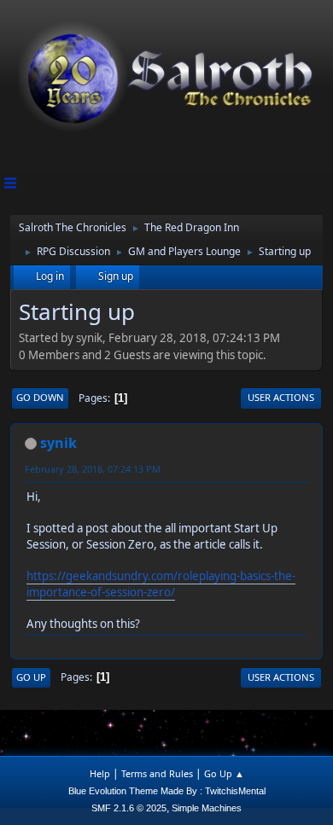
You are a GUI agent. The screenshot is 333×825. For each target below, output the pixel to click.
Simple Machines (207, 808)
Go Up (31, 677)
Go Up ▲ (224, 773)
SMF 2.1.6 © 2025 (128, 808)
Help (100, 773)
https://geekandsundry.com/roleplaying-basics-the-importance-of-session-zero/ (160, 584)
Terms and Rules (157, 773)
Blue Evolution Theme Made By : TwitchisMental (167, 791)
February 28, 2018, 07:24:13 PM (93, 468)
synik (58, 442)
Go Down (40, 397)
